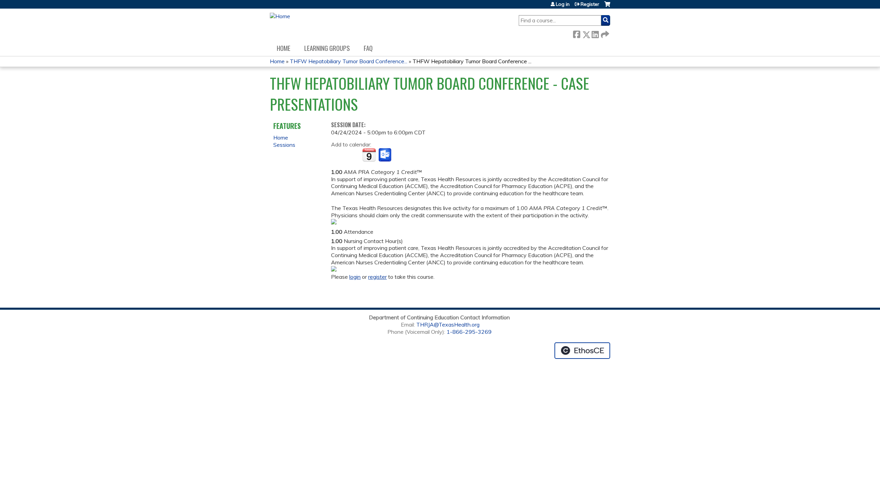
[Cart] (607, 7)
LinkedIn (595, 32)
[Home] (280, 16)
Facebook (576, 32)
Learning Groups (327, 48)
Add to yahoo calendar (353, 155)
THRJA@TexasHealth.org (448, 324)
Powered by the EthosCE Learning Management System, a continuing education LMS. (582, 350)
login (355, 276)
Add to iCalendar (369, 155)
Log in (563, 4)
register (377, 276)
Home (283, 48)
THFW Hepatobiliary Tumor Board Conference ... (471, 61)
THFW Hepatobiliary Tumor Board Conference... (348, 61)
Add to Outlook (385, 155)
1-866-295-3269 (469, 331)
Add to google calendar (338, 155)
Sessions (284, 144)
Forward (604, 32)
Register (590, 4)
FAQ (368, 48)
